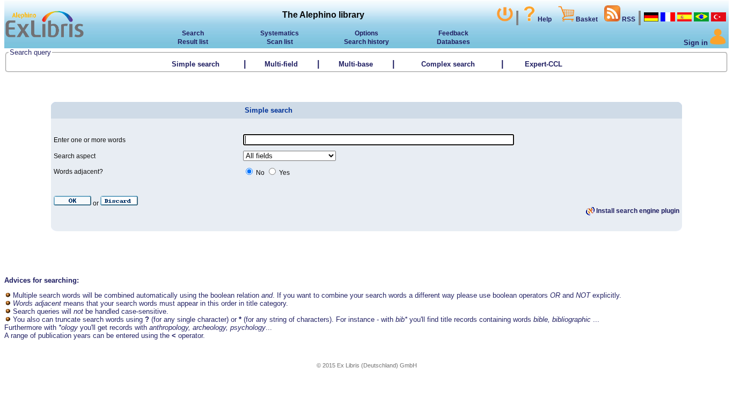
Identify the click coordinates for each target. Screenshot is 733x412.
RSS (627, 19)
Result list (193, 42)
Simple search (195, 64)
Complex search (448, 64)
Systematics (279, 33)
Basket (586, 19)
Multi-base (356, 64)
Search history (366, 42)
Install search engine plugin (637, 211)
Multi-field (281, 64)
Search (193, 33)
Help (545, 19)
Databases (453, 42)
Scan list (280, 42)
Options (366, 33)
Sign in (697, 43)
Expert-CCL (545, 64)
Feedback (453, 33)
